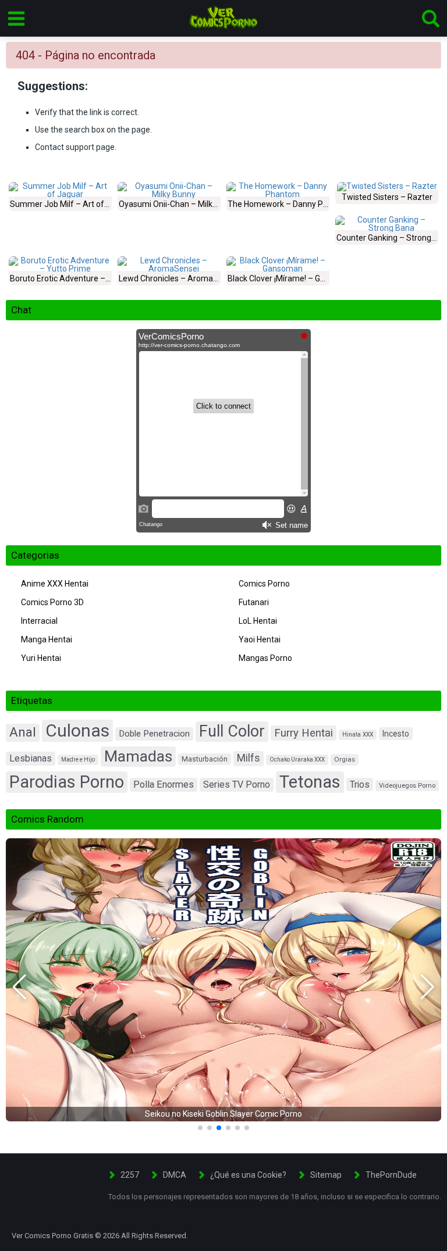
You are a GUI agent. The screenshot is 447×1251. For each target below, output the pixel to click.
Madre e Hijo (78, 759)
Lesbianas (30, 758)
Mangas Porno (265, 658)
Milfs (248, 758)
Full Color (232, 731)
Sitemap (326, 1174)
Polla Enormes (163, 784)
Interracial (39, 621)
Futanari (254, 602)
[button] (19, 987)
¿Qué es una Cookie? (248, 1174)
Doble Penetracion (154, 733)
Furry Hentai (303, 733)
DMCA (174, 1174)
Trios (360, 784)
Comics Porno (264, 583)
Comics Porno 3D (52, 602)
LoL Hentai (258, 621)
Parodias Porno (66, 782)
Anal (22, 732)
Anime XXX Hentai (54, 583)
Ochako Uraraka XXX (297, 759)
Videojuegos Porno (407, 785)
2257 (129, 1174)
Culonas (77, 730)
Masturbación (205, 759)
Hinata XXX (357, 734)
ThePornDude (391, 1174)
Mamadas (138, 756)
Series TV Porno (236, 784)
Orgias (344, 759)
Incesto (395, 733)
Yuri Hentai (41, 658)
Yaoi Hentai (260, 639)
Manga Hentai (46, 639)
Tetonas (309, 782)
